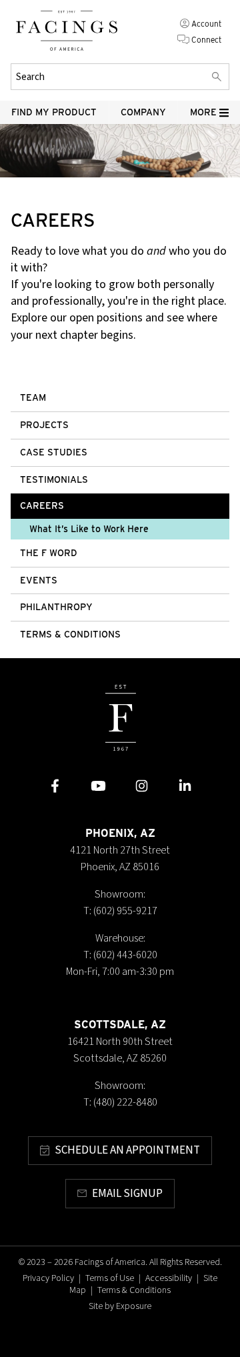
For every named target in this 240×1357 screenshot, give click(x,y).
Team (33, 397)
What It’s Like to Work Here (89, 528)
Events (38, 580)
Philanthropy (56, 606)
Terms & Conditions (70, 634)
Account (206, 24)
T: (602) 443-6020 (120, 955)
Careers (42, 505)
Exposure (133, 1306)
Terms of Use (109, 1278)
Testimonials (54, 479)
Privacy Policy (48, 1278)
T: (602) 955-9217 (120, 911)
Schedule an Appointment (127, 1150)
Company (143, 112)
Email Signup (127, 1194)
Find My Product (54, 112)
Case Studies (53, 452)
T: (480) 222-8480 (120, 1102)
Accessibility (168, 1278)
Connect (206, 40)
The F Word (48, 552)
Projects (44, 424)
